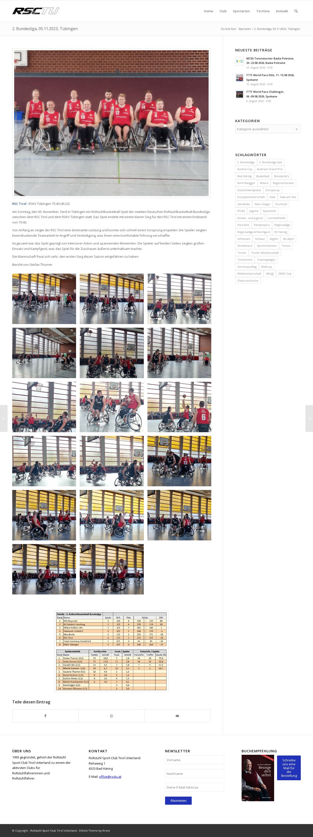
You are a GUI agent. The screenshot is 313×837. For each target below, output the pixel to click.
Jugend (253, 211)
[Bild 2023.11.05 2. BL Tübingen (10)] (46, 463)
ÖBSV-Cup (284, 273)
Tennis (285, 245)
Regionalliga (282, 225)
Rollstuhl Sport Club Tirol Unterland (53, 830)
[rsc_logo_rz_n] (35, 11)
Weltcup (266, 266)
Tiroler (241, 253)
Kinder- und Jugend (250, 218)
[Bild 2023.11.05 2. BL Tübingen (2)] (113, 301)
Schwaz (260, 239)
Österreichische (247, 280)
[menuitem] (208, 11)
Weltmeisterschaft (249, 273)
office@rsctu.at (110, 776)
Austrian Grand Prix (270, 169)
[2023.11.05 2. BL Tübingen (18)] (111, 123)
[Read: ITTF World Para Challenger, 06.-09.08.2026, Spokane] (239, 94)
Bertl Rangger (246, 183)
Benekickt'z (281, 176)
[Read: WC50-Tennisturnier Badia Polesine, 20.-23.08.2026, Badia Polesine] (239, 61)
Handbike (243, 204)
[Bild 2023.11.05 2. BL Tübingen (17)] (113, 571)
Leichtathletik (276, 218)
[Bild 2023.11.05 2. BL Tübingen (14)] (113, 517)
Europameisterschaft (251, 197)
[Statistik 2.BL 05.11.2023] (111, 651)
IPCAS (241, 211)
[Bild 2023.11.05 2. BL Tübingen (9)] (181, 409)
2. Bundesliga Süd (270, 162)
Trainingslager (266, 259)
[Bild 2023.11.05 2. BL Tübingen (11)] (113, 463)
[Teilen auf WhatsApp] (112, 715)
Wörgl (270, 273)
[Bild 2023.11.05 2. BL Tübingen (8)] (113, 409)
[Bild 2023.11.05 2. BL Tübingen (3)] (181, 301)
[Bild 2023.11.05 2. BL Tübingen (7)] (46, 409)
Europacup (273, 190)
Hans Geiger (263, 204)
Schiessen (243, 239)
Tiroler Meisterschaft (265, 253)
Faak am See (288, 197)
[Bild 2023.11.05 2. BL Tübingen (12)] (181, 463)
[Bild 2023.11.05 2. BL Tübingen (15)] (181, 517)
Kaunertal (269, 211)
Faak (272, 197)
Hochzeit (281, 204)
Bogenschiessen (283, 183)
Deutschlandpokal (249, 190)
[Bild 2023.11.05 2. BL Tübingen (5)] (113, 355)
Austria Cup (244, 169)
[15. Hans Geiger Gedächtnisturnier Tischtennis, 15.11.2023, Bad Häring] (309, 418)
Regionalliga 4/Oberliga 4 (253, 232)
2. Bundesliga (246, 162)
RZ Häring (280, 232)
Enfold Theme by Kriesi (94, 830)
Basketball (262, 176)
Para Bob (243, 225)
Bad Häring (244, 176)
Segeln (273, 239)
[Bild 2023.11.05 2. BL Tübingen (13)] (46, 517)
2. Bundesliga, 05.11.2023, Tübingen (45, 28)
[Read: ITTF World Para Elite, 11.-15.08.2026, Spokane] (239, 77)
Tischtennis (244, 259)
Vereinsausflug (247, 266)
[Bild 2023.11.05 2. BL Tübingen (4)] (46, 355)
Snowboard (244, 245)
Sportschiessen (267, 245)
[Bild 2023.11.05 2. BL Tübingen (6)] (181, 355)
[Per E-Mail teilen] (178, 715)
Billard (264, 183)
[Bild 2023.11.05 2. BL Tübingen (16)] (46, 571)
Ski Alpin (288, 239)
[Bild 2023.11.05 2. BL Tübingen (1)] (46, 301)
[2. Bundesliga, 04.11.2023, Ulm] (4, 418)
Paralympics (262, 225)
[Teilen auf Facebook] (45, 715)
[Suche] (296, 11)
